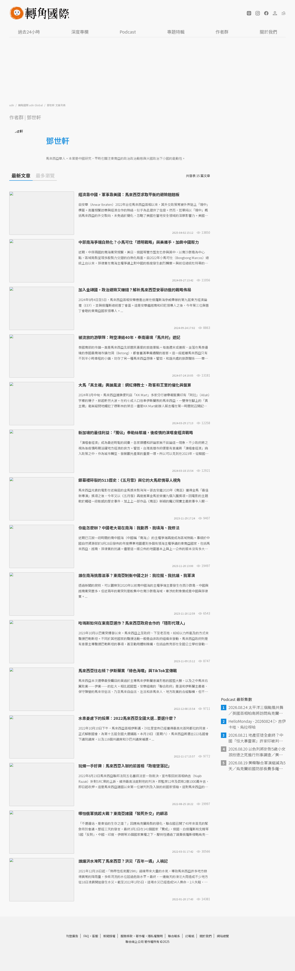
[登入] (275, 13)
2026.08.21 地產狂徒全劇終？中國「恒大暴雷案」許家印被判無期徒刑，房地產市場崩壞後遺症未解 (255, 738)
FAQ (86, 936)
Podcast (128, 32)
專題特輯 (175, 32)
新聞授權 (109, 936)
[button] (249, 13)
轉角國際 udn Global (30, 105)
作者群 (222, 32)
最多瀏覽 (45, 175)
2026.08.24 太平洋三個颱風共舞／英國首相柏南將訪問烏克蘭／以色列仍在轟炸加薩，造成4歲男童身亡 (256, 710)
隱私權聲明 (155, 936)
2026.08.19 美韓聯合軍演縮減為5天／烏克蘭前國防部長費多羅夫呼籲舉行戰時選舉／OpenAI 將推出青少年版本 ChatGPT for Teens (256, 765)
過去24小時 (29, 32)
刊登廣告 (72, 936)
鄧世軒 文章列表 (56, 105)
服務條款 (127, 936)
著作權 (140, 936)
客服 (95, 936)
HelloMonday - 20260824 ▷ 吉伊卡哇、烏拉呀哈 (257, 724)
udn (12, 105)
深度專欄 (80, 32)
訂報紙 (189, 936)
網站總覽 (223, 936)
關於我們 (268, 32)
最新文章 (20, 175)
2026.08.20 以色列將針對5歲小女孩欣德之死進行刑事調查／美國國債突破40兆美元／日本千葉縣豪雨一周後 (256, 752)
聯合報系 (174, 936)
